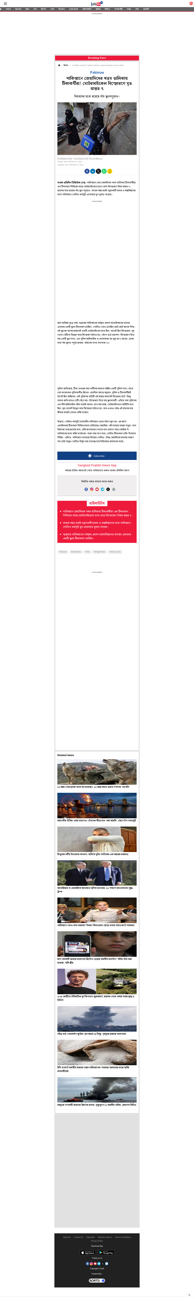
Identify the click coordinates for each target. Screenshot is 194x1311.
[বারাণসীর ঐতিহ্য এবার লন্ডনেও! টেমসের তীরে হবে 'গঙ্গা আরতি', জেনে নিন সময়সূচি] (97, 805)
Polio (87, 552)
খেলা (52, 9)
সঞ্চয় (129, 9)
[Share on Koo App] (109, 173)
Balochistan (76, 552)
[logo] (97, 4)
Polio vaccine (115, 552)
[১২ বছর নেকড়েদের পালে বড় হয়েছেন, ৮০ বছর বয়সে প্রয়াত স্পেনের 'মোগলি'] (97, 772)
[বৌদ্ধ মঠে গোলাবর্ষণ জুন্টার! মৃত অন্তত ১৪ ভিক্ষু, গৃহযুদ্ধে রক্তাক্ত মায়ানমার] (97, 1019)
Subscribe (90, 1237)
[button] (87, 171)
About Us (67, 1237)
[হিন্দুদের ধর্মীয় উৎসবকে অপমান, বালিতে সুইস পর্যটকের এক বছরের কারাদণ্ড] (97, 839)
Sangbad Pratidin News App (97, 466)
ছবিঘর (98, 9)
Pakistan (63, 552)
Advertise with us (105, 1237)
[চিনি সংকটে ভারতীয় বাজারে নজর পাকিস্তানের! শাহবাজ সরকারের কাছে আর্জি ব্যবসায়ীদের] (97, 1052)
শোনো (8, 9)
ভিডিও (107, 9)
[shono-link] (191, 4)
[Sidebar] (5, 3)
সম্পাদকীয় (118, 9)
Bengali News (99, 552)
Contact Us (78, 1237)
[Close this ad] (189, 1295)
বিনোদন (62, 9)
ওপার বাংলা (73, 9)
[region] (97, 34)
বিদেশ (43, 9)
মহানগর (18, 9)
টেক (137, 9)
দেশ (35, 9)
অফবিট (146, 9)
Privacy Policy (97, 1241)
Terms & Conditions (123, 1237)
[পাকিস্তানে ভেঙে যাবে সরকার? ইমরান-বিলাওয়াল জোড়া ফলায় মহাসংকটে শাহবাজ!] (97, 910)
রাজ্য (27, 9)
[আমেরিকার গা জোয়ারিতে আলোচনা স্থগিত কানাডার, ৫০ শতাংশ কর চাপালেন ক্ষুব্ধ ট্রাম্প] (97, 873)
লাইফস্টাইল (86, 9)
